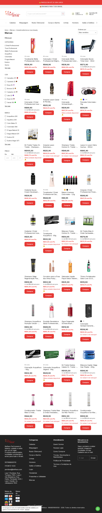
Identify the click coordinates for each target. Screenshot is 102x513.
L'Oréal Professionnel (12, 45)
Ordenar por (82, 29)
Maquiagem (23, 23)
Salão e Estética (88, 23)
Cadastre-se (79, 14)
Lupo (31, 469)
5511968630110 (10, 462)
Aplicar (20, 158)
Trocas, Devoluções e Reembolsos (61, 456)
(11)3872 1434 (10, 466)
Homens (75, 23)
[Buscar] (63, 14)
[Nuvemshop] (35, 506)
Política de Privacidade (61, 461)
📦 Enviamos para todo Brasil (51, 6)
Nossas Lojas (58, 448)
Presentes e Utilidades (37, 477)
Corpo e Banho (54, 23)
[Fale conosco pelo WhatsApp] (98, 509)
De (6, 154)
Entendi (27, 509)
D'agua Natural (10, 59)
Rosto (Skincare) (38, 23)
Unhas (65, 23)
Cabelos (13, 23)
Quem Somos (58, 444)
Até (12, 154)
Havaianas (33, 473)
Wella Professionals (11, 51)
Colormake (8, 56)
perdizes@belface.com (13, 469)
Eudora (7, 62)
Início (6, 30)
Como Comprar (59, 451)
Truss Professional (11, 48)
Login (77, 13)
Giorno (7, 65)
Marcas (12, 30)
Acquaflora (8, 54)
